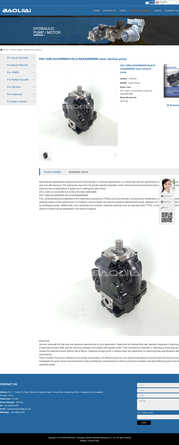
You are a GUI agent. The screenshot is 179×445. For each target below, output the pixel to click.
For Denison (14, 87)
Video (122, 10)
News (158, 10)
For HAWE (13, 72)
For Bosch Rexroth (17, 65)
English (163, 2)
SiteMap (83, 440)
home (96, 10)
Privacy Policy (93, 440)
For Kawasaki (14, 94)
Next (115, 155)
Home (5, 49)
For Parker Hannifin (18, 79)
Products (109, 10)
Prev (41, 155)
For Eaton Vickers (17, 101)
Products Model (140, 10)
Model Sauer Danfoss (32, 49)
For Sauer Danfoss (17, 57)
